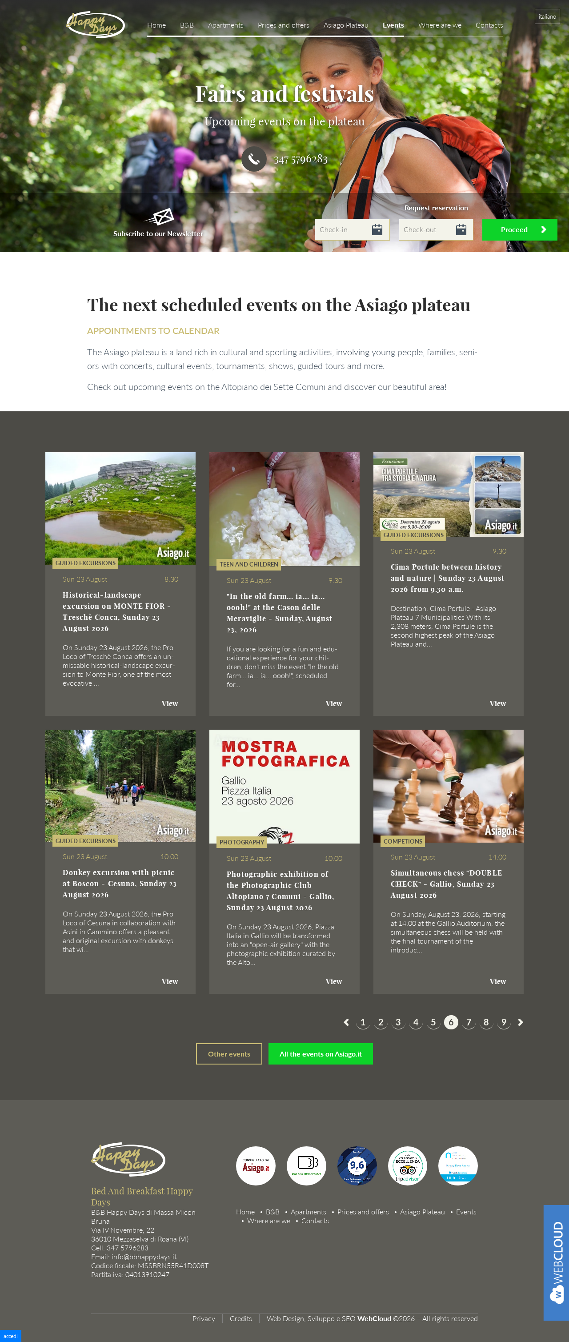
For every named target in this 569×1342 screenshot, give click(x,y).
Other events (229, 1054)
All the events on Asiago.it (321, 1054)
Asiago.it (248, 1183)
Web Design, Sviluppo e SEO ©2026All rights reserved (372, 1318)
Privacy (203, 1318)
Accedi (11, 1336)
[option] (284, 126)
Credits (241, 1318)
